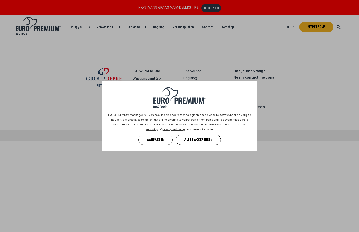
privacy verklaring (173, 129)
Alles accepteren (198, 139)
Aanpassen (155, 139)
